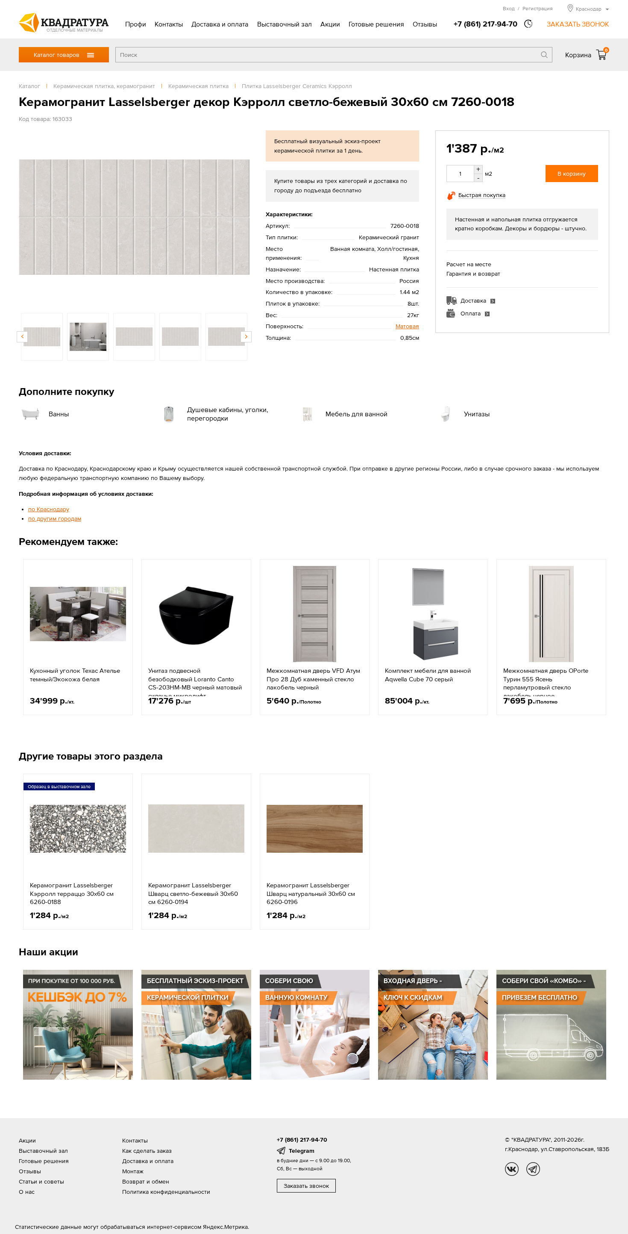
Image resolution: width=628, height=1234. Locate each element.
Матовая (407, 326)
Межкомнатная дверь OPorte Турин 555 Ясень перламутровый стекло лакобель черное (545, 683)
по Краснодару (48, 509)
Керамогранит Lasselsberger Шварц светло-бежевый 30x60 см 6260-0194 (193, 893)
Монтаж (133, 1171)
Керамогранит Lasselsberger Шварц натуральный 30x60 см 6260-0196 (311, 893)
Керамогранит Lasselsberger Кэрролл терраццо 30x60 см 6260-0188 (72, 893)
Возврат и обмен (145, 1181)
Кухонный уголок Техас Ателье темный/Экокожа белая (75, 675)
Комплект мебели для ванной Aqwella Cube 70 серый (428, 675)
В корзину (572, 173)
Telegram (301, 1150)
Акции (330, 24)
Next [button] (240, 217)
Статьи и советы (41, 1181)
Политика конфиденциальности (166, 1191)
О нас (27, 1191)
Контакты (169, 24)
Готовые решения (376, 24)
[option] (134, 217)
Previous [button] (27, 217)
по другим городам (54, 518)
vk (512, 1169)
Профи (135, 24)
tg (533, 1169)
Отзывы (425, 24)
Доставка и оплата (219, 24)
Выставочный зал (284, 24)
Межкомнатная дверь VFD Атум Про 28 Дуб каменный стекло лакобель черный (313, 679)
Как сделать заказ (147, 1150)
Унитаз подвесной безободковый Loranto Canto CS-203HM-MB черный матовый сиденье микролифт (195, 683)
